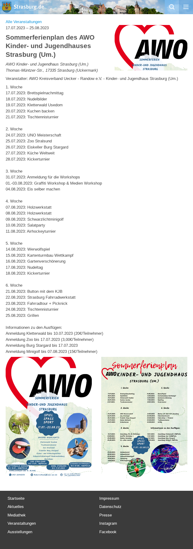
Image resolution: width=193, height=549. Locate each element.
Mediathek (17, 515)
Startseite (16, 498)
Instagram (108, 523)
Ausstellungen (20, 532)
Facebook (108, 532)
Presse (105, 515)
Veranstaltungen (22, 523)
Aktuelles (16, 506)
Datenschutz (110, 506)
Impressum (109, 498)
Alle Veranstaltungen (24, 22)
